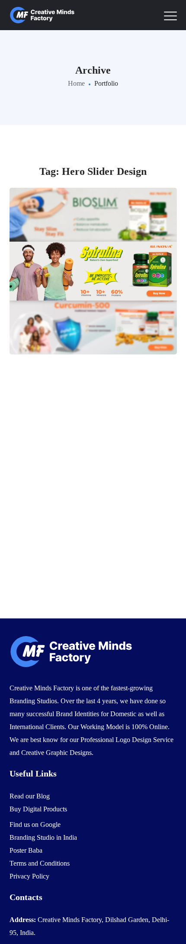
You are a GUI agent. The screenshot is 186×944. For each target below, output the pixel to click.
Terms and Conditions (40, 863)
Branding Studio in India (43, 837)
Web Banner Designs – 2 (93, 252)
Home (76, 83)
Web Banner (93, 287)
